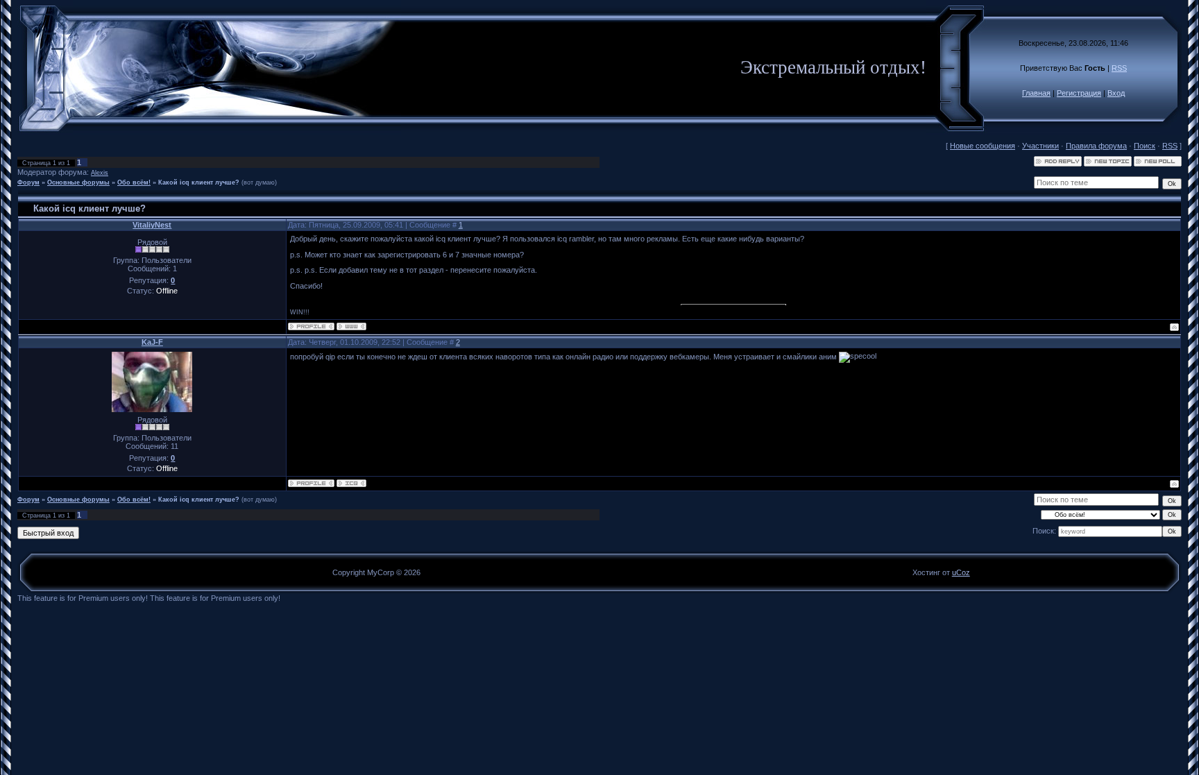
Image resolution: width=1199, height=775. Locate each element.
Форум (28, 182)
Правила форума (1096, 146)
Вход (1116, 93)
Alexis (99, 172)
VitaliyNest (152, 225)
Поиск (1144, 146)
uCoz (961, 572)
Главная (1036, 93)
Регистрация (1079, 93)
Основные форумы (78, 182)
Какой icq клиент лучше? (198, 182)
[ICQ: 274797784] (351, 483)
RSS (1119, 68)
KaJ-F (152, 342)
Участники (1040, 146)
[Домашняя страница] (351, 326)
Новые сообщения (982, 146)
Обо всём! (134, 182)
